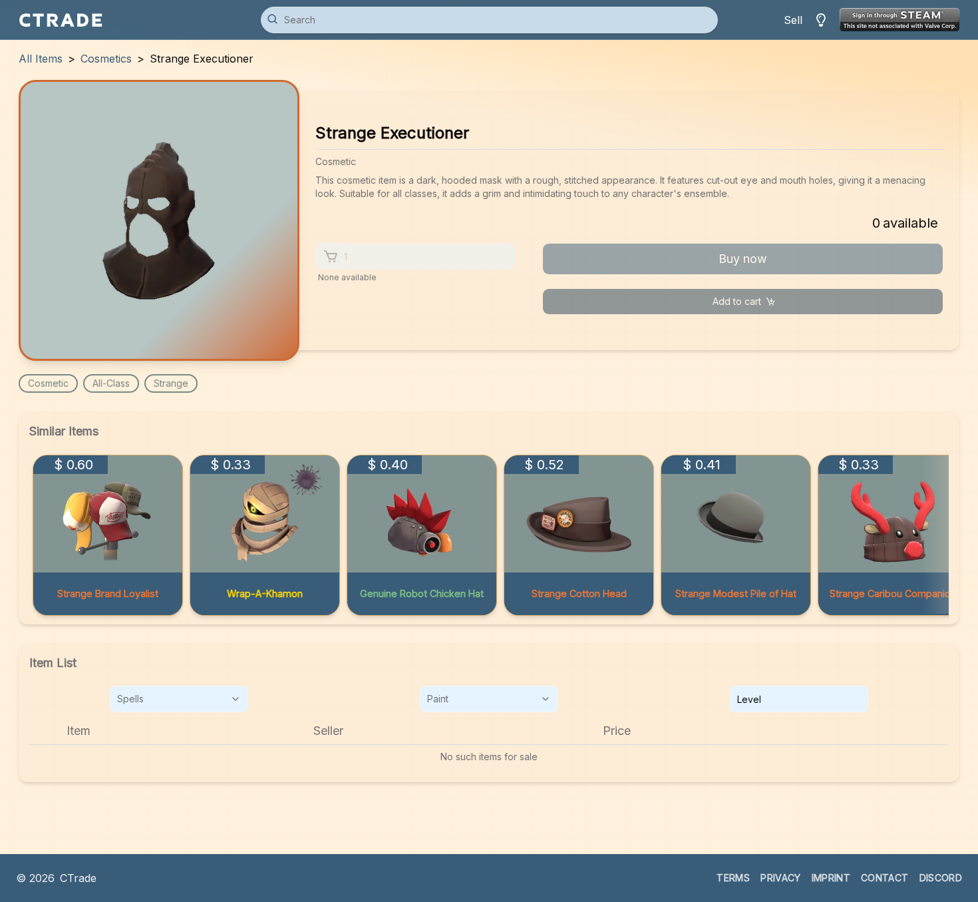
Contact (884, 877)
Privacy (780, 877)
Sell (793, 20)
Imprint (831, 877)
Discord (940, 877)
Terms (733, 877)
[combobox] (179, 699)
